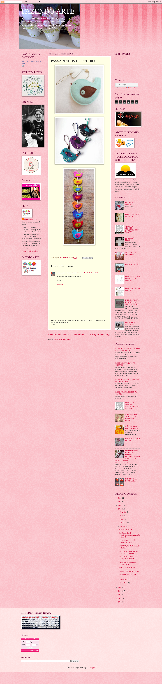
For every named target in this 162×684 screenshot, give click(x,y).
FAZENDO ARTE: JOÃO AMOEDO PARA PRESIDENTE (127, 349)
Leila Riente (25, 61)
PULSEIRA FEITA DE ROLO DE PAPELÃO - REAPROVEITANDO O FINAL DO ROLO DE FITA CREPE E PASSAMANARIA (127, 457)
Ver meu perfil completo (30, 251)
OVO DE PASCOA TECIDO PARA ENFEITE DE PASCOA (131, 417)
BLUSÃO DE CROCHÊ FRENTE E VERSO (127, 541)
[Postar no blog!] (85, 258)
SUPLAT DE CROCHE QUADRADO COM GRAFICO (132, 229)
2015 (120, 509)
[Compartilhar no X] (87, 258)
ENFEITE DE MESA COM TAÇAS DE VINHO (128, 558)
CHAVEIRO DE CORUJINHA (130, 253)
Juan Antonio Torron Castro (67, 273)
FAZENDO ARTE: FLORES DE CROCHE (126, 393)
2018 (120, 594)
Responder (60, 284)
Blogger (92, 667)
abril (121, 515)
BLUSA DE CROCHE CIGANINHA (132, 215)
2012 (120, 498)
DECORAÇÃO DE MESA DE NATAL (129, 547)
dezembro (123, 583)
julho (122, 519)
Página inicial (79, 334)
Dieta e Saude (34, 650)
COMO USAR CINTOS (127, 568)
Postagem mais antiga (100, 334)
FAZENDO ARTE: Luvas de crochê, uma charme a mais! (127, 380)
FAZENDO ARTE (48, 11)
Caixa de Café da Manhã (130, 239)
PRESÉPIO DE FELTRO (127, 575)
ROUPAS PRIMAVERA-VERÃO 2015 (127, 563)
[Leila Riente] (23, 66)
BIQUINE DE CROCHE (129, 203)
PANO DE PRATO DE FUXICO (132, 440)
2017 (120, 591)
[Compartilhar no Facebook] (90, 258)
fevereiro (123, 512)
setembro (123, 523)
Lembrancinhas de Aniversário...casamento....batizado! (129, 535)
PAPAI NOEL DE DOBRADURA (131, 480)
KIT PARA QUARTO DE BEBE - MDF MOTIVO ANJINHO (132, 302)
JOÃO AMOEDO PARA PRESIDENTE (132, 427)
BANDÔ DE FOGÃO (132, 264)
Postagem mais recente (58, 334)
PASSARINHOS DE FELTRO (129, 571)
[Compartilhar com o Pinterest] (92, 258)
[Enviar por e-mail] (83, 258)
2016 (120, 587)
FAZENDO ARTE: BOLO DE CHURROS (125, 364)
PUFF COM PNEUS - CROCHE (132, 289)
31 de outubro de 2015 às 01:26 (87, 273)
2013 (120, 502)
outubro (123, 526)
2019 (120, 598)
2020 (120, 602)
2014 (120, 505)
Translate (132, 88)
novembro (123, 579)
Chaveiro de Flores (125, 529)
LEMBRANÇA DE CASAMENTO (131, 323)
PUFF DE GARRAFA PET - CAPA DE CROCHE (132, 278)
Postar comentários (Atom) (63, 339)
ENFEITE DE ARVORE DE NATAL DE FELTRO (128, 552)
